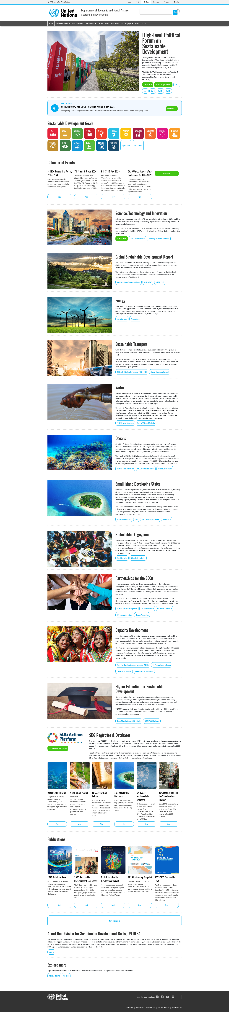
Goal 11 (160, 91)
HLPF (101, 23)
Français (156, 2)
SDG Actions (115, 23)
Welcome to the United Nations (60, 2)
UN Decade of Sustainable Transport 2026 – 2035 (132, 372)
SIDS (107, 23)
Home (51, 23)
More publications (114, 921)
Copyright (139, 1008)
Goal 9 (153, 91)
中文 (137, 2)
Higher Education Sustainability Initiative (129, 721)
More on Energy (135, 319)
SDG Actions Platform (147, 608)
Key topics (66, 975)
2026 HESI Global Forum (151, 721)
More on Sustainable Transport (160, 372)
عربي (129, 2)
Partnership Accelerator (164, 608)
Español (176, 2)
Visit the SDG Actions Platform (58, 748)
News (137, 23)
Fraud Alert (150, 1008)
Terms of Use (177, 1008)
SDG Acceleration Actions (124, 615)
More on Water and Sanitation (146, 423)
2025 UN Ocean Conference (125, 468)
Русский (166, 2)
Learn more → (171, 108)
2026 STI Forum (122, 238)
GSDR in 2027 (148, 282)
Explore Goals (126, 145)
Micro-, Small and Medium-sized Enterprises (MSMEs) (133, 665)
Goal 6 (177, 84)
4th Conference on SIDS (124, 519)
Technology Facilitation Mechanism (158, 238)
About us (51, 952)
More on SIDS (167, 519)
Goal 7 (145, 91)
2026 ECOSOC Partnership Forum (127, 608)
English (146, 2)
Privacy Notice (163, 1008)
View (59, 197)
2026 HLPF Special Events (163, 84)
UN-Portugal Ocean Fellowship (162, 665)
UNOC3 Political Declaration (145, 468)
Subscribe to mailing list (138, 558)
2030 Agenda (138, 145)
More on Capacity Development (144, 671)
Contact (129, 1008)
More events (166, 173)
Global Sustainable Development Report (128, 282)
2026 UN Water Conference (125, 423)
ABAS (136, 519)
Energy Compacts (122, 319)
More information (122, 558)
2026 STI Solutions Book (137, 238)
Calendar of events (54, 975)
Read (59, 905)
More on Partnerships (142, 615)
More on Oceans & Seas (165, 468)
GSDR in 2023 (160, 282)
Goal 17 (168, 91)
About (144, 23)
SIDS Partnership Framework (150, 519)
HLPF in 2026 (148, 84)
